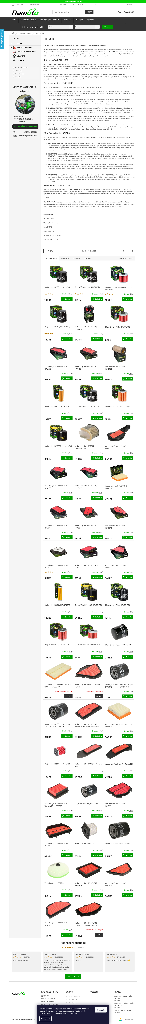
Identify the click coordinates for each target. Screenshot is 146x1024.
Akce (18, 71)
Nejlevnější (65, 258)
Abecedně (88, 258)
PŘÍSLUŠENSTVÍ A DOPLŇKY (26, 52)
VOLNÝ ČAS (21, 56)
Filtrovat (107, 27)
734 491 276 (73, 999)
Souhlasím (101, 1010)
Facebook (72, 1003)
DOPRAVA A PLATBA (76, 5)
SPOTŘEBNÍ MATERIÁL (24, 47)
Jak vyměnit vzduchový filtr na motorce (123, 997)
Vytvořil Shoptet (129, 1019)
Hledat (89, 12)
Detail (68, 696)
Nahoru (50, 251)
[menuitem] (13, 20)
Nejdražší (76, 258)
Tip (17, 77)
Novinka (19, 74)
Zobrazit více (73, 977)
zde (75, 1013)
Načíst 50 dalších (89, 251)
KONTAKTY (62, 5)
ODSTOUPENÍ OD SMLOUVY (50, 1004)
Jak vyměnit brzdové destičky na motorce (124, 1004)
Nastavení (45, 1019)
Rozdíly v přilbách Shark (122, 1010)
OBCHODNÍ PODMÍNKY (48, 1001)
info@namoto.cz (74, 996)
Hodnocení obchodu (73, 942)
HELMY (19, 43)
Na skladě (21, 67)
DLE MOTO (20, 60)
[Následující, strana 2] (128, 251)
